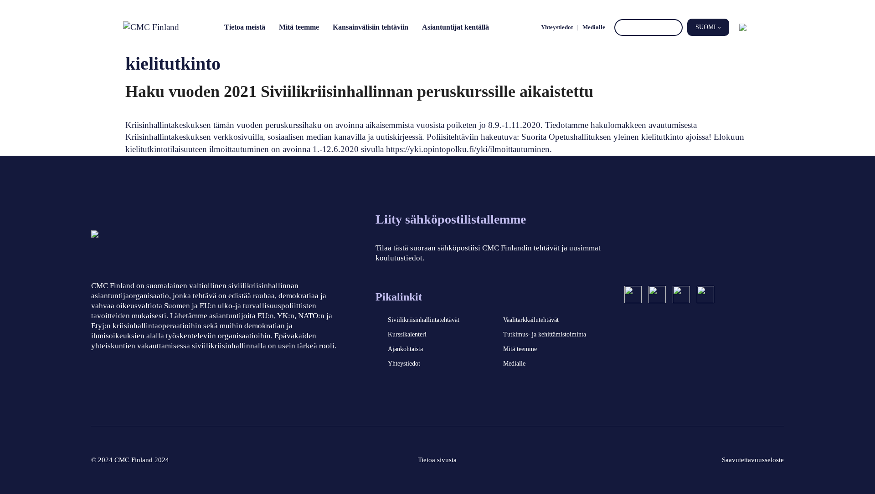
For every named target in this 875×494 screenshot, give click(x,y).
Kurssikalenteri (407, 334)
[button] (708, 27)
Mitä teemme (299, 27)
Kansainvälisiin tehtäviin (370, 27)
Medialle (593, 27)
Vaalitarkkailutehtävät (531, 319)
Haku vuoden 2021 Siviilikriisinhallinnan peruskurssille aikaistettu (359, 91)
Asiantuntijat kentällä (455, 27)
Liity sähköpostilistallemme (451, 219)
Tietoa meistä (244, 27)
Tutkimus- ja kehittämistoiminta (544, 334)
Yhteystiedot (557, 27)
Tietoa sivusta (437, 459)
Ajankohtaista (405, 349)
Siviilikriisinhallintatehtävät (423, 319)
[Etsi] (674, 27)
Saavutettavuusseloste (753, 459)
